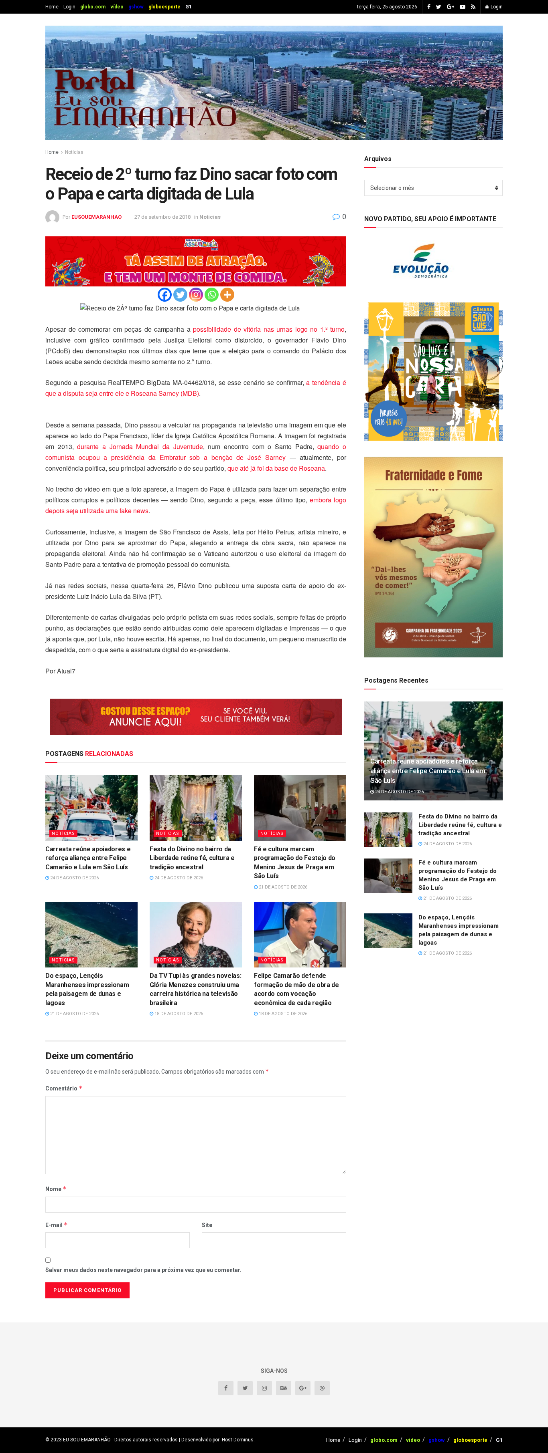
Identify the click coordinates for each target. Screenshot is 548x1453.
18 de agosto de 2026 (178, 1013)
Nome (56, 1189)
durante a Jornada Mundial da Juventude (140, 446)
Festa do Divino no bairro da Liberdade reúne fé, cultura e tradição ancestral (192, 858)
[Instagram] (196, 295)
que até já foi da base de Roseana (276, 468)
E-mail (56, 1225)
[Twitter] (180, 295)
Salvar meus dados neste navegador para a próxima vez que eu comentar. (143, 1270)
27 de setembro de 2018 (162, 217)
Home (52, 7)
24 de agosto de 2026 (74, 878)
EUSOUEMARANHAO (96, 217)
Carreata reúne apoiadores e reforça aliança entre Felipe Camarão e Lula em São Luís (87, 858)
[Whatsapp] (212, 295)
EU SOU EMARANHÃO (87, 1440)
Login (69, 7)
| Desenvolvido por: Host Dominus (216, 1440)
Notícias (74, 152)
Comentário (64, 1088)
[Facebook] (165, 295)
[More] (227, 295)
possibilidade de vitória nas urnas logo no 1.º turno (269, 329)
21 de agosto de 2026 (282, 887)
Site (207, 1225)
